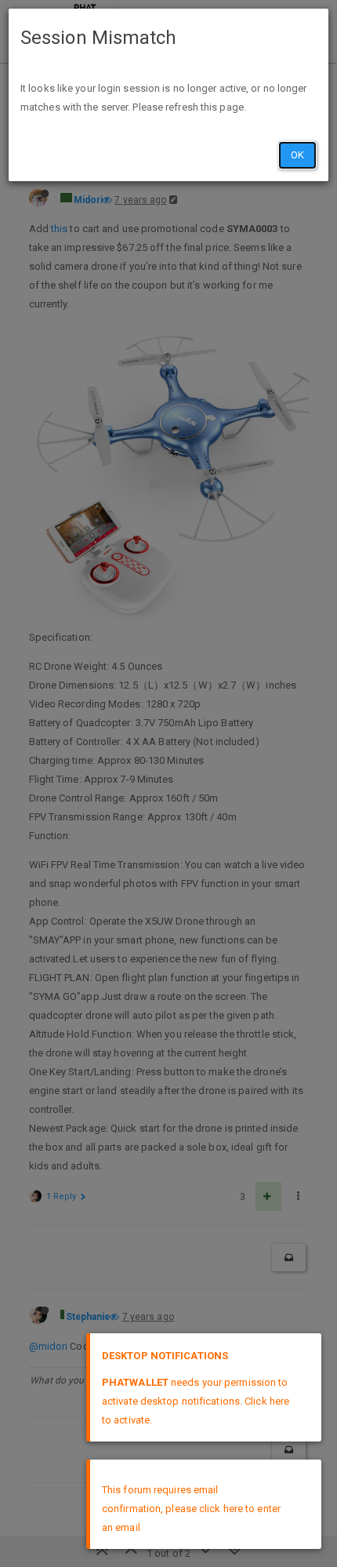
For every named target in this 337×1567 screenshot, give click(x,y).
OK (297, 155)
